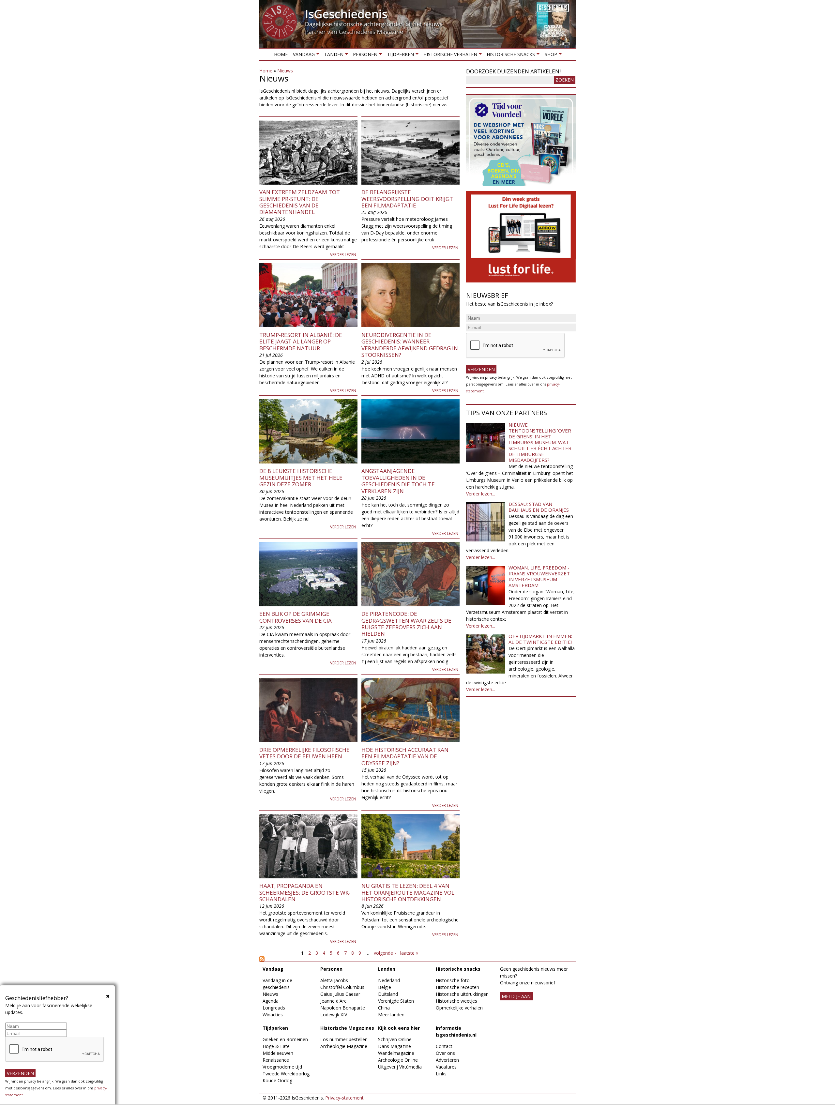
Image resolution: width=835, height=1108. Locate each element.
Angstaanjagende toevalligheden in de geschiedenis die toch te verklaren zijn (398, 480)
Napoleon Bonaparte (342, 1008)
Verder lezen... (480, 494)
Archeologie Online (398, 1060)
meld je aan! (517, 996)
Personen (363, 55)
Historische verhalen (449, 55)
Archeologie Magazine (343, 1046)
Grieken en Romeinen (285, 1039)
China (384, 1008)
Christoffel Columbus (342, 987)
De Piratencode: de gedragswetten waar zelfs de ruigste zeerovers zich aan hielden (406, 623)
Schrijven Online (395, 1039)
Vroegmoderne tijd (282, 1067)
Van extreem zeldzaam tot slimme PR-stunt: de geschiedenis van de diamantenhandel (299, 202)
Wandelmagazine (396, 1053)
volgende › (385, 953)
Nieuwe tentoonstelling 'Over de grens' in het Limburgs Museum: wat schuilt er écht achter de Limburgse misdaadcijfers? (540, 442)
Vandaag (302, 55)
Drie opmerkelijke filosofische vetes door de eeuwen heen (304, 753)
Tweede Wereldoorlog (286, 1073)
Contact (444, 1046)
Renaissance (276, 1060)
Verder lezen (343, 254)
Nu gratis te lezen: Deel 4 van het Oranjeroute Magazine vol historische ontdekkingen (407, 892)
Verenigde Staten (396, 1001)
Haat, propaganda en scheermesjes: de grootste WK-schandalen (305, 892)
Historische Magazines (347, 1028)
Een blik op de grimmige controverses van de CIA (295, 617)
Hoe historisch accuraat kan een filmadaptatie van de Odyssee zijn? (404, 756)
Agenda (271, 1001)
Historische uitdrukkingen (462, 994)
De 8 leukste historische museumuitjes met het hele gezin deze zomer (300, 477)
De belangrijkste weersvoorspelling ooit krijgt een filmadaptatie (407, 198)
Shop (549, 55)
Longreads (274, 1008)
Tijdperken (399, 55)
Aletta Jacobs (334, 980)
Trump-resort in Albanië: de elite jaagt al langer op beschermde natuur (300, 341)
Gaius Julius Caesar (340, 994)
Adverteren (447, 1060)
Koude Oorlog (277, 1080)
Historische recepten (457, 987)
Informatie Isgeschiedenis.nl (456, 1031)
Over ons (445, 1053)
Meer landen (391, 1014)
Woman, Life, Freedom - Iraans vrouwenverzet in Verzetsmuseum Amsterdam (539, 576)
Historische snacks (509, 55)
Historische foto (453, 980)
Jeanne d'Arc (333, 1001)
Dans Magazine (394, 1046)
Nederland (389, 980)
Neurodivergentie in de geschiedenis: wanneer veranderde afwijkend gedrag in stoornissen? (409, 344)
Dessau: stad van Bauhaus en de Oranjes (539, 507)
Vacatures (446, 1067)
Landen (332, 55)
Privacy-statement (344, 1098)
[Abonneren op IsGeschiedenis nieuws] (359, 959)
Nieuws (285, 71)
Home (281, 54)
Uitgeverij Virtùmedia (400, 1067)
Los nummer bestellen (344, 1039)
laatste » (409, 953)
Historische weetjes (456, 1001)
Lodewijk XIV (333, 1014)
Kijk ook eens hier (399, 1028)
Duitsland (388, 994)
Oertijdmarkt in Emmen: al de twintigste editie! (540, 639)
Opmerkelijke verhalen (459, 1008)
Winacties (273, 1014)
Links (441, 1073)
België (384, 987)
